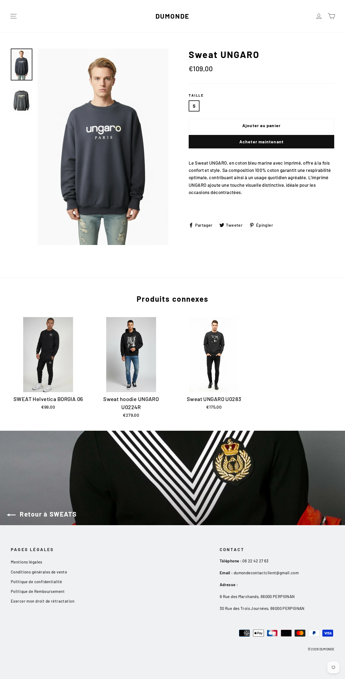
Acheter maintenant (261, 141)
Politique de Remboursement (38, 591)
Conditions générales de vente (39, 571)
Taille (196, 95)
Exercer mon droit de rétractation (42, 601)
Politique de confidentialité (36, 581)
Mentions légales (26, 561)
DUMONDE (172, 16)
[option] (103, 147)
